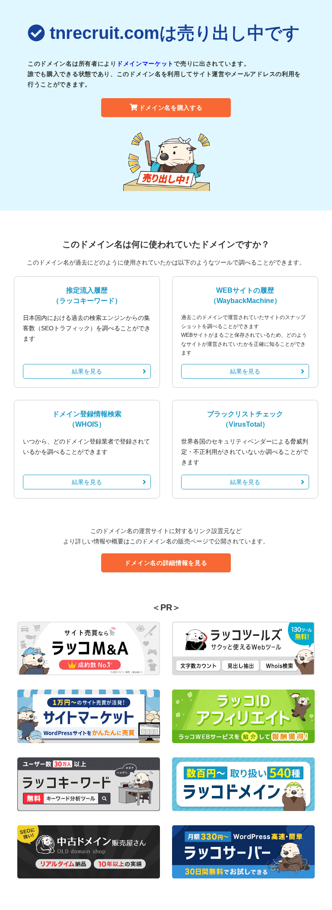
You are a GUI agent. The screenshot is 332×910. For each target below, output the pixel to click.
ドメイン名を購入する (171, 107)
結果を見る (87, 371)
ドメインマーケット (145, 63)
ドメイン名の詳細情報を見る (165, 562)
